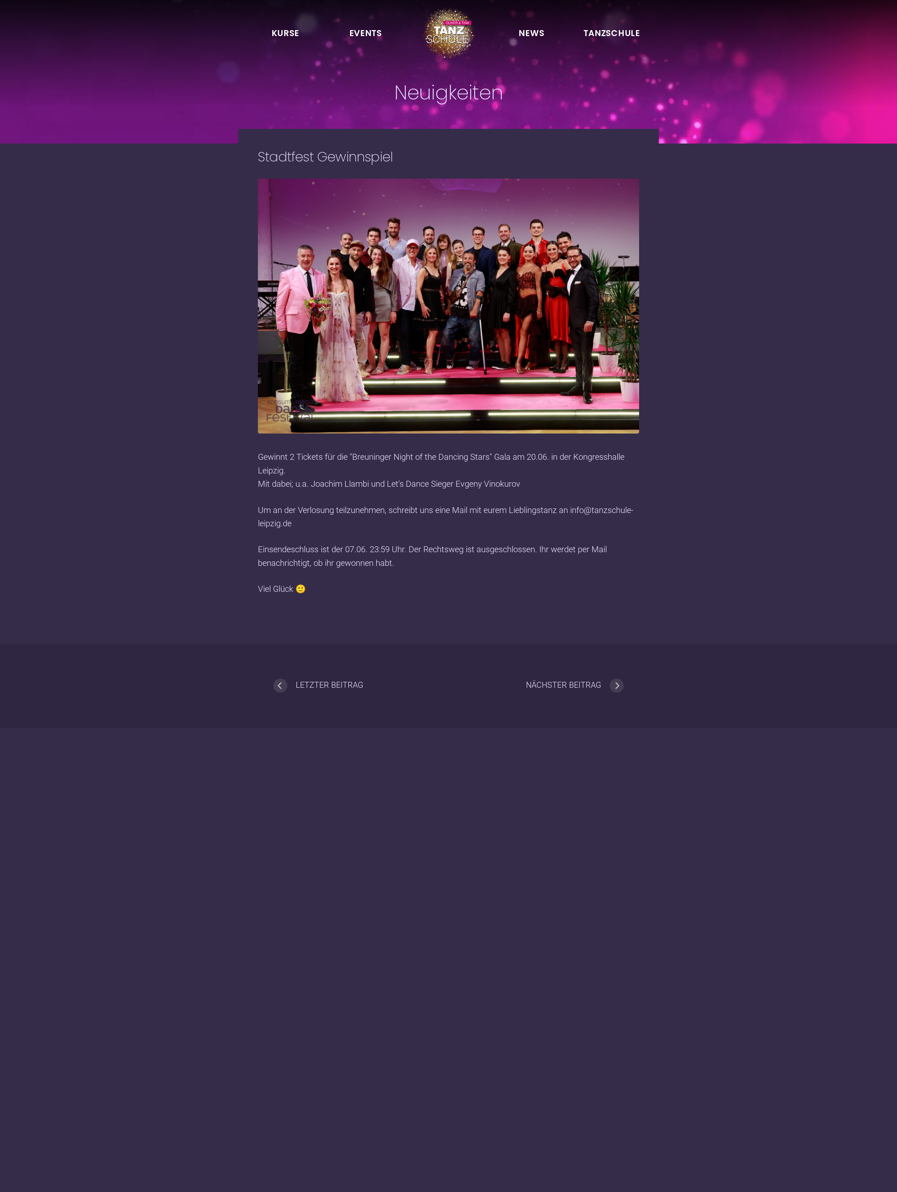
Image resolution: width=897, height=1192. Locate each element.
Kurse (286, 33)
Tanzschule (611, 33)
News (531, 33)
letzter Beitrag (329, 685)
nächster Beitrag (563, 685)
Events (365, 33)
